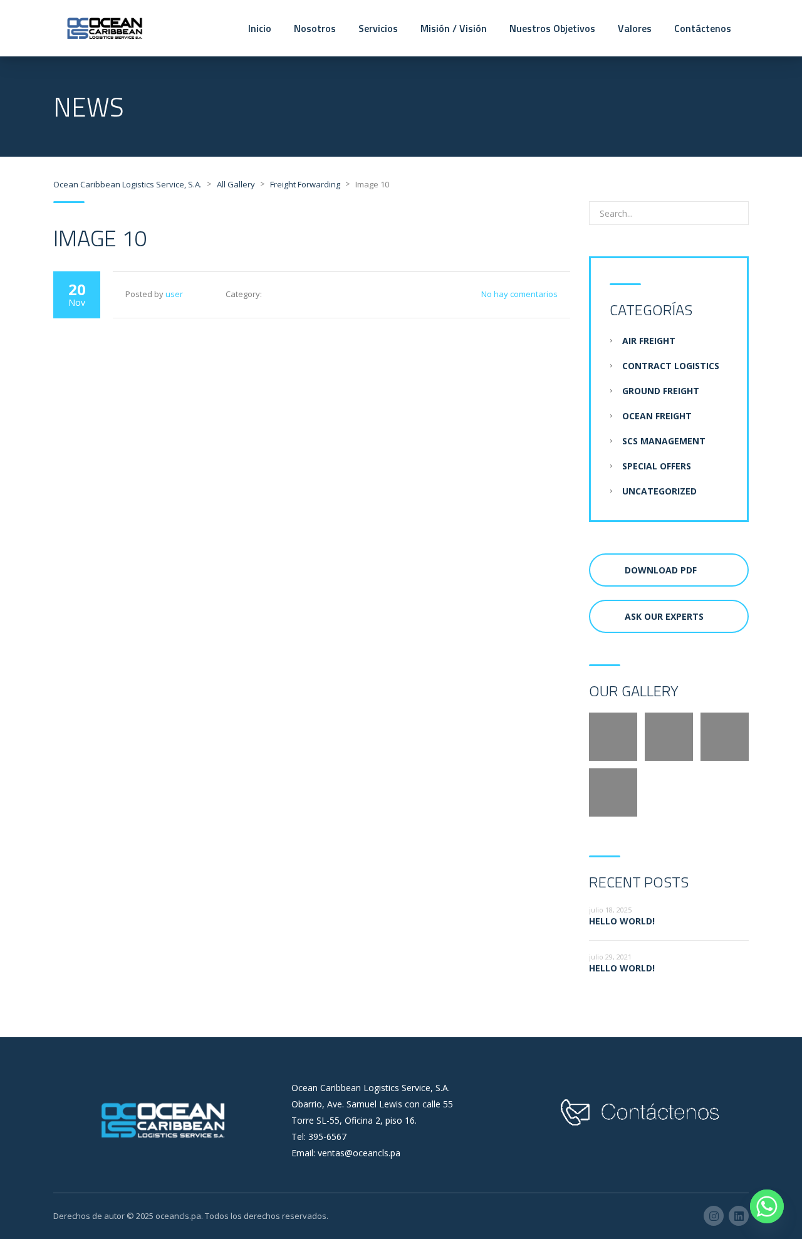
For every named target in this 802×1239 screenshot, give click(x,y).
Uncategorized (659, 491)
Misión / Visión (453, 28)
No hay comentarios (519, 294)
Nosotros (315, 28)
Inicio (259, 28)
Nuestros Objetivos (552, 28)
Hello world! (622, 921)
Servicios (378, 28)
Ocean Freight (657, 416)
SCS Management (664, 441)
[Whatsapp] (767, 1206)
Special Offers (656, 466)
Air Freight (648, 341)
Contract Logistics (670, 366)
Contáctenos (702, 28)
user (174, 294)
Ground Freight (660, 391)
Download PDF (661, 570)
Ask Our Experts (664, 616)
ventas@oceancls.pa (359, 1153)
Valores (635, 28)
